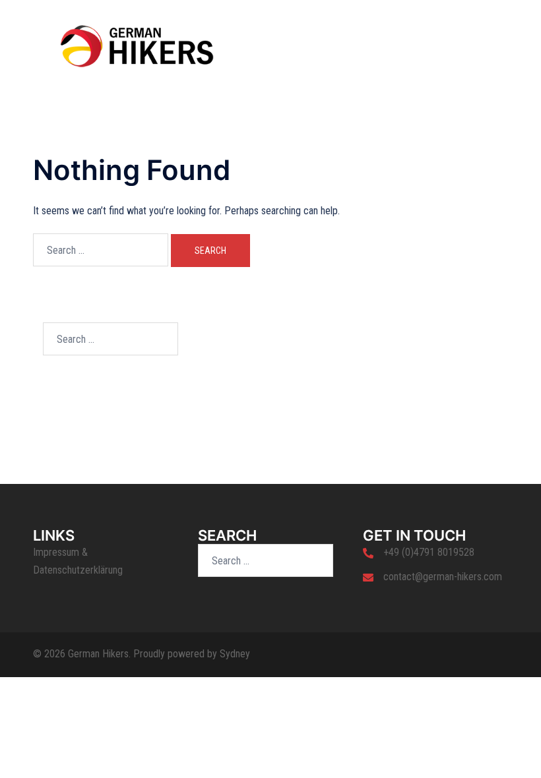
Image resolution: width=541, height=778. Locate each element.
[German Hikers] (137, 45)
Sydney (235, 653)
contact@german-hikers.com (442, 576)
